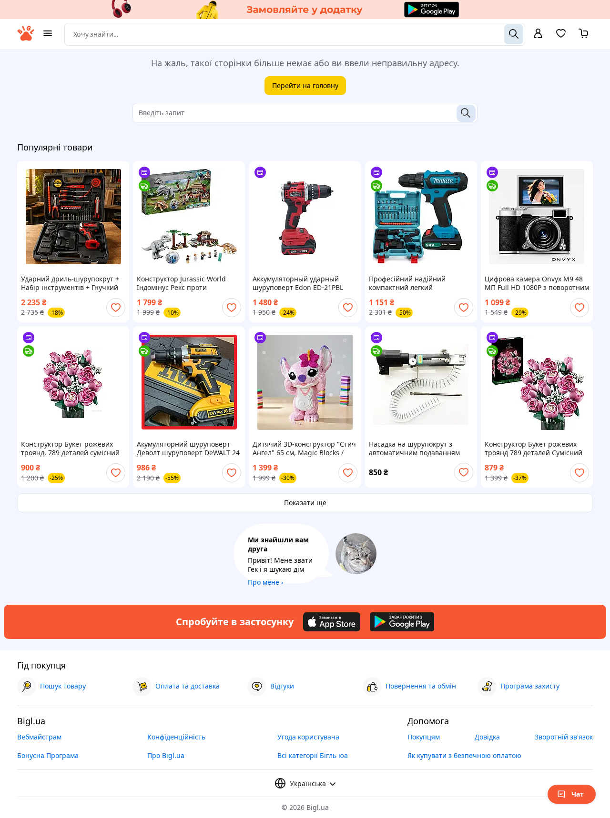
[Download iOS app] (331, 621)
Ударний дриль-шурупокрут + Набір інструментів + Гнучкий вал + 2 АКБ (70, 283)
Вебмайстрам (39, 736)
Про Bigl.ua (165, 755)
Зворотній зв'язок (564, 736)
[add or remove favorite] (115, 307)
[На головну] (25, 38)
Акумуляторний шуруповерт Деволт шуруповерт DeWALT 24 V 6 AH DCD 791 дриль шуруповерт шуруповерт (188, 448)
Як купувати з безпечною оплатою (464, 755)
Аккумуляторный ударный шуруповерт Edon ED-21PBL (298, 283)
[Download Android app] (402, 621)
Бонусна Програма (48, 755)
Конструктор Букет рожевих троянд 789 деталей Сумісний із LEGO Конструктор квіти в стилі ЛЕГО (533, 448)
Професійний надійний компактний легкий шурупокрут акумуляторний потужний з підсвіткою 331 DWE (415, 283)
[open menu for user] (538, 34)
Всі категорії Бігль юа (312, 755)
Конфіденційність (176, 736)
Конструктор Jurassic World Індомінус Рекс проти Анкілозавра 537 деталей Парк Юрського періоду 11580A (187, 283)
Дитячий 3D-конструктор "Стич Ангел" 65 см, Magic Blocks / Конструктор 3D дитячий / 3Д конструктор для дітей (304, 448)
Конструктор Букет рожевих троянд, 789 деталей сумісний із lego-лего (70, 448)
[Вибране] (560, 36)
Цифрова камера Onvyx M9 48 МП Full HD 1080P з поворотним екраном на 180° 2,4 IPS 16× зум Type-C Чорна (537, 283)
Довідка (487, 736)
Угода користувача (308, 736)
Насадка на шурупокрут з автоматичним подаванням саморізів (414, 448)
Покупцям (423, 736)
